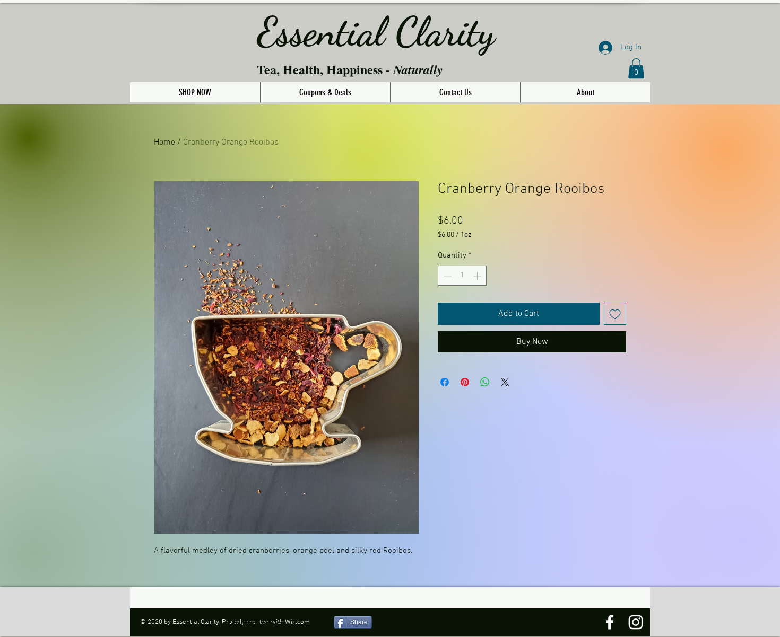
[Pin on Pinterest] (464, 382)
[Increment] (478, 276)
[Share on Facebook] (444, 382)
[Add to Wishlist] (615, 314)
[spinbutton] (462, 276)
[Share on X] (505, 382)
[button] (636, 68)
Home (164, 142)
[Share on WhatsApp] (485, 382)
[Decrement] (446, 276)
